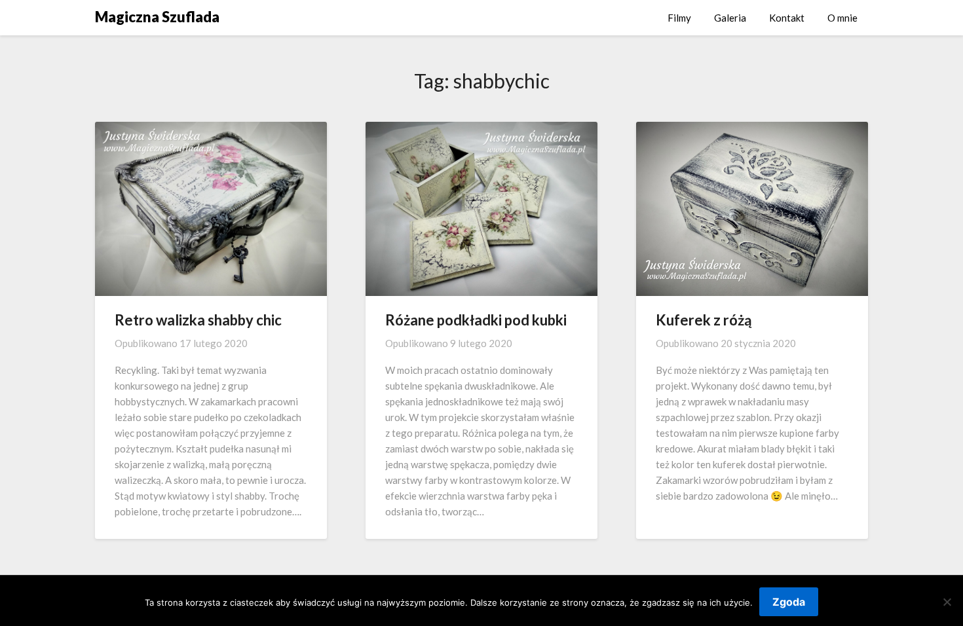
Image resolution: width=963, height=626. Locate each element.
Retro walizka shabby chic (198, 320)
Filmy (679, 18)
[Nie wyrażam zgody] (946, 601)
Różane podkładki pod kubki (476, 320)
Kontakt (786, 18)
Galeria (730, 18)
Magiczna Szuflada (157, 17)
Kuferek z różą (704, 320)
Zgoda (788, 601)
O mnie (842, 18)
